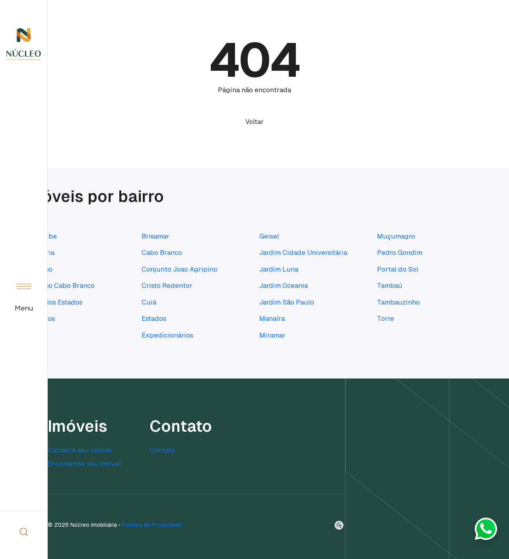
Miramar (272, 335)
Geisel (269, 236)
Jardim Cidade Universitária (303, 252)
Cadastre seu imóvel (80, 450)
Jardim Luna (278, 269)
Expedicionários (167, 335)
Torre (385, 318)
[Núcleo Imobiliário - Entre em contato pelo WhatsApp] (486, 532)
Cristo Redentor (167, 285)
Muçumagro (396, 236)
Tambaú (389, 285)
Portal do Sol (397, 269)
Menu (24, 308)
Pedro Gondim (399, 252)
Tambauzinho (398, 302)
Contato (162, 450)
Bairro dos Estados (53, 302)
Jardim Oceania (283, 285)
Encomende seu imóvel (84, 464)
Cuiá (149, 302)
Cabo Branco (162, 252)
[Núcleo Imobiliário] (23, 44)
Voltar (254, 122)
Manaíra (272, 318)
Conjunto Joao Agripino (180, 269)
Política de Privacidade (152, 525)
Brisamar (155, 236)
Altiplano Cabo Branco (59, 285)
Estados (154, 318)
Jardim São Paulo (286, 302)
